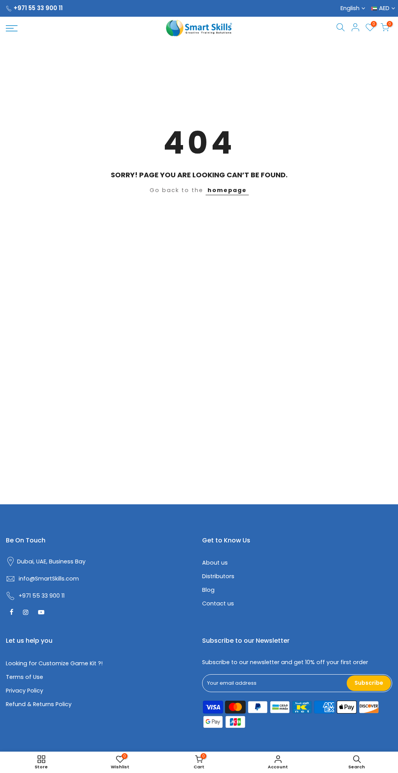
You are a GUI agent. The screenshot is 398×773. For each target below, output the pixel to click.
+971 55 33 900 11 (38, 8)
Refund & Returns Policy (39, 704)
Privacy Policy (24, 690)
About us (215, 563)
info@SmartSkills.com (49, 578)
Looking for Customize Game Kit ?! (54, 663)
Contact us (218, 603)
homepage (227, 190)
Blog (208, 590)
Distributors (218, 576)
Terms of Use (24, 677)
